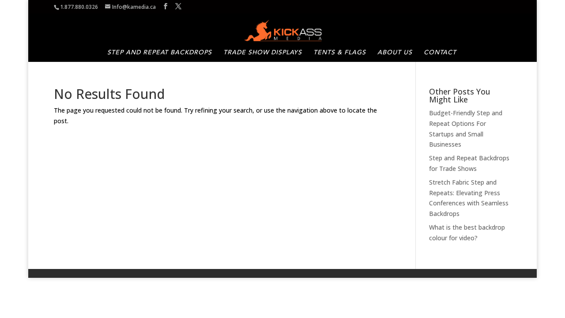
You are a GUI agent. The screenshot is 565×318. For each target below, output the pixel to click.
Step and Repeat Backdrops (159, 52)
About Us (394, 52)
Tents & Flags (339, 52)
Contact (440, 52)
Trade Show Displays (262, 52)
